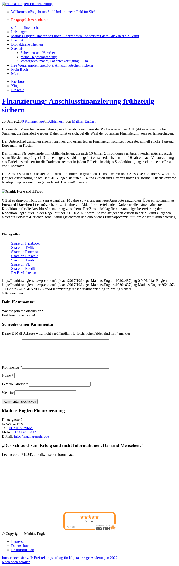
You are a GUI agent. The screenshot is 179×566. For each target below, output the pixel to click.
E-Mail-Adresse (15, 384)
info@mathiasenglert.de (31, 436)
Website (8, 393)
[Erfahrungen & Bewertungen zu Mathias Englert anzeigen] (23, 484)
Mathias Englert (83, 121)
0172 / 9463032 (24, 432)
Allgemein (56, 121)
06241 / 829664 (21, 428)
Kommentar (12, 367)
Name (8, 375)
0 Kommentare (33, 121)
